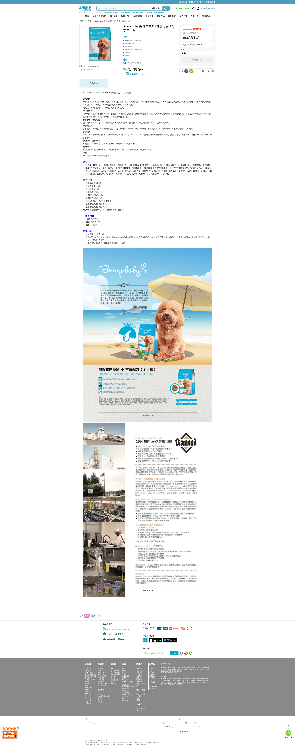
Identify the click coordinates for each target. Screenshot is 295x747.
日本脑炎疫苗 (102, 685)
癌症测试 (88, 689)
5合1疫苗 (101, 678)
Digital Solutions (141, 744)
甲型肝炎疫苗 (102, 676)
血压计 (100, 694)
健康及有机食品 (141, 684)
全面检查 (88, 668)
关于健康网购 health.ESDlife (94, 742)
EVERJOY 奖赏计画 (196, 2)
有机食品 (152, 676)
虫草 (123, 674)
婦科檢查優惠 (138, 12)
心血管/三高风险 (90, 680)
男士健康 (88, 678)
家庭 (114, 744)
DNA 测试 (88, 693)
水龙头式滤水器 (116, 674)
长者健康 (139, 676)
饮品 (137, 685)
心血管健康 (125, 692)
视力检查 (88, 695)
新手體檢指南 (159, 12)
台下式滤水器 (115, 672)
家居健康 (152, 672)
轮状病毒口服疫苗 (103, 684)
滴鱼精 (124, 678)
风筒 (137, 698)
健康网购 (130, 744)
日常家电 (139, 668)
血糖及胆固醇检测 (103, 696)
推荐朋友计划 (210, 2)
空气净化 (139, 670)
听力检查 (88, 697)
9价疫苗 (100, 670)
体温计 (100, 698)
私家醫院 (148, 12)
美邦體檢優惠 (126, 12)
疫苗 (150, 670)
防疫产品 (139, 678)
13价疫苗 (101, 674)
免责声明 (156, 742)
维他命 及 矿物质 (127, 682)
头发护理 (125, 698)
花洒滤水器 (114, 680)
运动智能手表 (140, 708)
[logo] (85, 13)
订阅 (174, 653)
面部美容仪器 (140, 694)
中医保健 (88, 699)
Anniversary (106, 744)
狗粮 (87, 615)
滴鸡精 (124, 670)
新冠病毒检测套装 (90, 676)
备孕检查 (88, 684)
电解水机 (113, 684)
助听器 (100, 702)
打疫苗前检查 (89, 672)
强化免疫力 (125, 685)
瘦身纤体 (125, 691)
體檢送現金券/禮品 (111, 12)
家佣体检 (88, 691)
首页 (87, 16)
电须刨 (138, 696)
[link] (91, 723)
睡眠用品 (139, 680)
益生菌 (124, 672)
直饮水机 (113, 668)
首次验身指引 (153, 686)
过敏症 (87, 685)
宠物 (93, 615)
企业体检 (88, 703)
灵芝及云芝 (125, 676)
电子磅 (100, 700)
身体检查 (152, 668)
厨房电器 (139, 672)
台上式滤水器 (115, 670)
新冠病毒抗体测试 (90, 674)
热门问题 (152, 688)
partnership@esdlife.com (171, 673)
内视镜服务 (88, 687)
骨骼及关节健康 (127, 694)
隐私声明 (148, 742)
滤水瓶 (113, 678)
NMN (123, 668)
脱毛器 (138, 700)
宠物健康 (139, 674)
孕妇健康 (125, 700)
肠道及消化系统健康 (128, 687)
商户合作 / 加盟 (110, 742)
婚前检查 (88, 682)
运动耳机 (139, 710)
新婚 (97, 744)
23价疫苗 (101, 672)
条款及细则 (138, 742)
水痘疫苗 (101, 682)
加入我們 (129, 742)
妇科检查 (88, 670)
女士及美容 (125, 689)
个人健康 (152, 674)
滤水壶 (113, 676)
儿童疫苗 (101, 668)
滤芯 (112, 682)
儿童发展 (88, 701)
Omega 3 (125, 680)
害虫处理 (139, 682)
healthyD (121, 744)
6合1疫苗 (101, 680)
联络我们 (121, 742)
